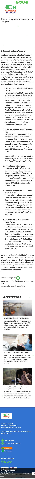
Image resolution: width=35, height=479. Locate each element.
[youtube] (20, 2)
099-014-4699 (9, 440)
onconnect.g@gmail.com (12, 443)
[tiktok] (26, 2)
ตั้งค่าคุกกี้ (26, 473)
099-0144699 (25, 281)
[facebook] (17, 2)
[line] (23, 2)
